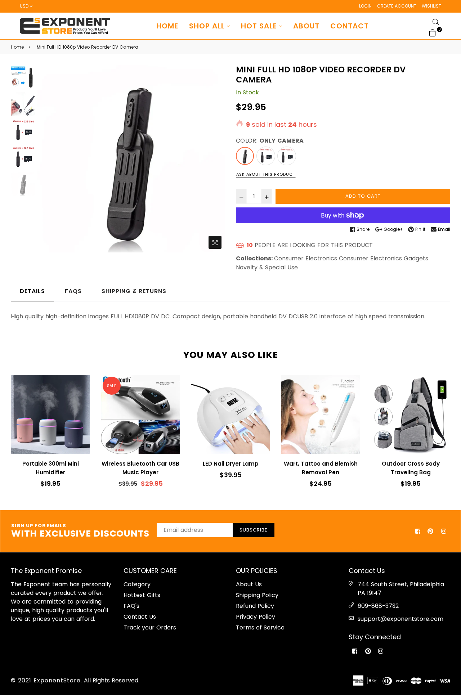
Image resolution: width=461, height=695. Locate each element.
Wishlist (431, 6)
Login (365, 6)
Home (167, 26)
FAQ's (131, 606)
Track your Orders (150, 627)
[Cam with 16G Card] (266, 156)
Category (137, 584)
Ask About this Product (265, 174)
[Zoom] (215, 242)
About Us (249, 584)
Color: (270, 140)
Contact (349, 26)
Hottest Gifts (142, 595)
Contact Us (140, 617)
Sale (111, 386)
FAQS (73, 291)
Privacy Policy (255, 617)
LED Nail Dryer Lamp (231, 463)
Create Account (396, 6)
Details (32, 291)
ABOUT (306, 26)
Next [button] (216, 159)
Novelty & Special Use (267, 267)
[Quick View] (82, 392)
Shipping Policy (257, 595)
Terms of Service (260, 627)
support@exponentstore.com (400, 619)
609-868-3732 (378, 606)
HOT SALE (260, 26)
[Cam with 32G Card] (287, 156)
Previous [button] (46, 159)
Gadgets (416, 258)
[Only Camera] (245, 156)
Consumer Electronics (305, 258)
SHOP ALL (208, 26)
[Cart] (432, 32)
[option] (131, 158)
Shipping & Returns (134, 291)
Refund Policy (255, 606)
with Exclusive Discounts (80, 531)
